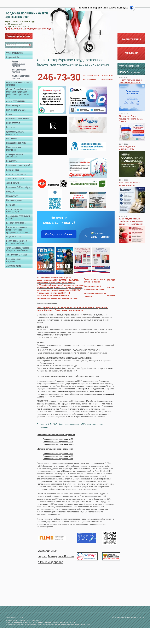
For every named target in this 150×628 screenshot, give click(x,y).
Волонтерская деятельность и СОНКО (18, 217)
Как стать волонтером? (16, 223)
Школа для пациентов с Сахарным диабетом (16, 242)
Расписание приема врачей (18, 165)
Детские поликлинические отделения (55, 449)
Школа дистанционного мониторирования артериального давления (17, 230)
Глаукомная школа (14, 236)
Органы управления (14, 53)
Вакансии (10, 127)
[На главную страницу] (26, 15)
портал (42, 556)
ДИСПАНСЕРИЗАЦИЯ (131, 39)
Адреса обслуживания (15, 101)
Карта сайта (11, 205)
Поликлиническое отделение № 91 (58, 442)
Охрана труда (12, 196)
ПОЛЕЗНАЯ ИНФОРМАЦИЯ (129, 66)
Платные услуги (13, 105)
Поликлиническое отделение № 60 (58, 456)
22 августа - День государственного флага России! (131, 118)
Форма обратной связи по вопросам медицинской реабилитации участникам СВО (17, 93)
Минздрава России (61, 556)
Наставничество (13, 138)
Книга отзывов (12, 170)
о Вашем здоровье (50, 562)
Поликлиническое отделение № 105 (58, 444)
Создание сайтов (120, 617)
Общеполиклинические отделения (21, 77)
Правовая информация (16, 143)
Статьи (9, 114)
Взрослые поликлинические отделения (56, 435)
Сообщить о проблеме (59, 234)
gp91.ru (31, 622)
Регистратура (12, 161)
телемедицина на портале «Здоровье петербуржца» (17, 249)
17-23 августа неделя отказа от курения (129, 183)
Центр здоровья (13, 123)
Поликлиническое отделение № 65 (58, 459)
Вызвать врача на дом (19, 36)
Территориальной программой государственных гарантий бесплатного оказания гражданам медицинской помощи (75, 394)
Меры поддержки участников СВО (127, 147)
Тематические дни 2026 (16, 255)
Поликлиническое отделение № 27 (58, 454)
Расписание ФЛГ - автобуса (18, 187)
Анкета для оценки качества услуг (14, 210)
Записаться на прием (15, 178)
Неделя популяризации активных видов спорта (130, 81)
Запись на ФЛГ (12, 183)
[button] (104, 9)
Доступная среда (13, 266)
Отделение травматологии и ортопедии (18, 84)
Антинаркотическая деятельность (14, 155)
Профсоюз (10, 191)
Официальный (47, 550)
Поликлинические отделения (19, 71)
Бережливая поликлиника (17, 118)
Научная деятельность (15, 110)
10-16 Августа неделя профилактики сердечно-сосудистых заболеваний (131, 221)
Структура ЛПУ (12, 57)
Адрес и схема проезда (16, 174)
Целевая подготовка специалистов (15, 133)
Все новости (135, 72)
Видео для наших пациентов (13, 260)
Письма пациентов (14, 200)
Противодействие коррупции (13, 149)
